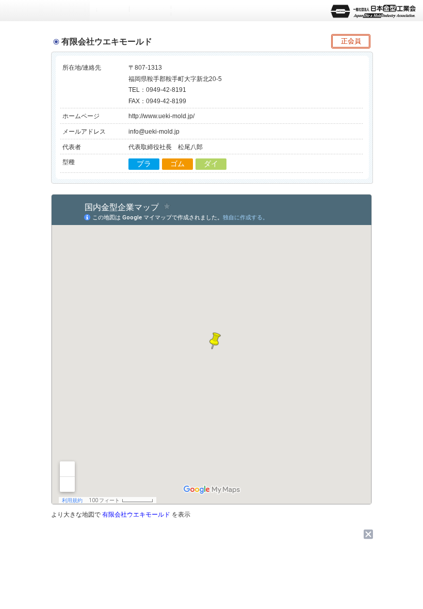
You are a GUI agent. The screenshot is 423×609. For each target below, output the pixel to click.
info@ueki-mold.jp (154, 131)
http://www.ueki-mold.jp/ (161, 116)
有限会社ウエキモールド (136, 514)
